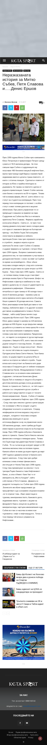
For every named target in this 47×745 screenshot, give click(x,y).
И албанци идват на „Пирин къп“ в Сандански (11, 556)
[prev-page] (4, 613)
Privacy (30, 737)
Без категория (18, 71)
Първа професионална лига (26, 732)
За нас (10, 732)
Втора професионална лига (17, 735)
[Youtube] (26, 723)
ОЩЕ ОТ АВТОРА (35, 568)
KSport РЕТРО (15, 67)
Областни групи (20, 737)
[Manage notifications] (40, 738)
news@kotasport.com (32, 706)
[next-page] (8, 613)
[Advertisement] (23, 21)
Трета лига (34, 735)
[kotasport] (23, 61)
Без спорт (27, 71)
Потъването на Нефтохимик (37, 555)
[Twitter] (10, 107)
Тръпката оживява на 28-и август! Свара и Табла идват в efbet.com (30, 604)
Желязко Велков (11, 102)
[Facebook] (5, 107)
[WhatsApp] (22, 107)
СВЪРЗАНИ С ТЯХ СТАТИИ (14, 568)
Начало (5, 67)
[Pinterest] (16, 107)
